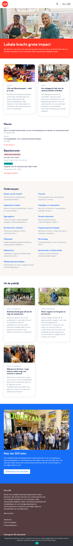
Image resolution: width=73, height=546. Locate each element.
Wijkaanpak (18, 242)
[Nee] (71, 541)
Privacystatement (10, 525)
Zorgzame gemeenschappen (52, 230)
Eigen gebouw (16, 219)
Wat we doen (8, 513)
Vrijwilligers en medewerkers (52, 208)
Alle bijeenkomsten (10, 173)
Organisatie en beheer (18, 208)
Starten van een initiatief (14, 196)
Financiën (51, 196)
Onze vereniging (9, 522)
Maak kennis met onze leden (17, 472)
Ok (37, 543)
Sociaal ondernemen (48, 219)
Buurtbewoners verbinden (14, 230)
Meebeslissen (17, 253)
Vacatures (7, 520)
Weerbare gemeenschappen (19, 264)
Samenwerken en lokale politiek (50, 253)
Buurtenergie (52, 242)
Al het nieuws (9, 145)
